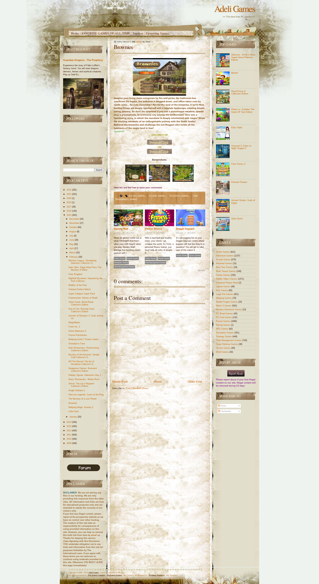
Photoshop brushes (114, 575)
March (72, 252)
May (71, 244)
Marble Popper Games (227, 302)
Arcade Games (157, 195)
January (73, 416)
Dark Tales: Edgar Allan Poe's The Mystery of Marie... (84, 268)
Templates (157, 575)
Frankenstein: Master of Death (83, 298)
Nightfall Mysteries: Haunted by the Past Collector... (85, 279)
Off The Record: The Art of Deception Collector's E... (81, 362)
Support (138, 33)
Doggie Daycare (185, 228)
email (94, 535)
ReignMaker (74, 322)
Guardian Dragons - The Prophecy (83, 60)
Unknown (117, 233)
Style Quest (237, 218)
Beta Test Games (225, 267)
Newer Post (120, 381)
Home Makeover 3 (77, 331)
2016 (69, 211)
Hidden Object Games (227, 279)
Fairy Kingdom (75, 274)
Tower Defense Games (227, 344)
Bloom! (234, 73)
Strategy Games (179, 195)
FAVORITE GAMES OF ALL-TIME (106, 33)
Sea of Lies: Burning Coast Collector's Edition (81, 310)
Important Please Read (227, 282)
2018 (69, 202)
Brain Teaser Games (226, 271)
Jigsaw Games (223, 286)
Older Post (195, 381)
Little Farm (73, 411)
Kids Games (222, 290)
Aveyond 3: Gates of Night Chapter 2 (241, 147)
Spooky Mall (121, 228)
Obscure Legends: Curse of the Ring (86, 394)
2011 (69, 434)
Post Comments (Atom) (137, 388)
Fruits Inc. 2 (74, 326)
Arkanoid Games (224, 263)
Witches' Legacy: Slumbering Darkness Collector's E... (82, 261)
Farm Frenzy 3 (238, 164)
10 (123, 233)
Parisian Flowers (239, 182)
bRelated (201, 270)
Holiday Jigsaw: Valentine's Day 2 (84, 375)
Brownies (72, 403)
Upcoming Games (157, 33)
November (74, 223)
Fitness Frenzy (153, 228)
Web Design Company (96, 575)
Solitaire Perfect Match (79, 289)
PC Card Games (224, 317)
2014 (69, 422)
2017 (69, 206)
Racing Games (223, 325)
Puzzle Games (223, 321)
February (73, 257)
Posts (223, 405)
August (73, 231)
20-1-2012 (191, 233)
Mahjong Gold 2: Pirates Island (83, 339)
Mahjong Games (224, 298)
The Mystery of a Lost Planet (82, 398)
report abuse (229, 379)
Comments (225, 411)
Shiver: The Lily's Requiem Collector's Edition (81, 385)
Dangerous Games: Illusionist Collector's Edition (82, 369)
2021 (69, 194)
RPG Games (222, 329)
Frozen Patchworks (77, 335)
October (73, 227)
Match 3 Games (224, 305)
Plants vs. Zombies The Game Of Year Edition (242, 110)
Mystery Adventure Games (229, 309)
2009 (69, 443)
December (74, 219)
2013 (69, 426)
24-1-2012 (160, 233)
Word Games (222, 352)
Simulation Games (121, 262)
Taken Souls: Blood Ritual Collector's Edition (80, 303)
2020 (69, 198)
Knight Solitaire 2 (76, 390)
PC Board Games (225, 313)
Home (75, 33)
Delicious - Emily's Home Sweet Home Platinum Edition (243, 57)
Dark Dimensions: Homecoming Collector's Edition (83, 349)
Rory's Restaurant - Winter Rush (83, 379)
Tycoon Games (195, 255)
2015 (69, 215)
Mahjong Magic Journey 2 (80, 407)
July (71, 235)
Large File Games (225, 294)
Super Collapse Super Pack (81, 293)
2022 (69, 190)
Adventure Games (225, 255)
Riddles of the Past (77, 285)
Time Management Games (124, 267)
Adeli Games (234, 8)
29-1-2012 (130, 233)
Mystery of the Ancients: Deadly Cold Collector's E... (83, 356)
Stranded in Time (76, 343)
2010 (69, 439)
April (71, 248)
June (72, 240)
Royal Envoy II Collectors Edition (239, 92)
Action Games (137, 195)
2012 (69, 430)
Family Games (223, 275)
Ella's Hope (236, 127)
